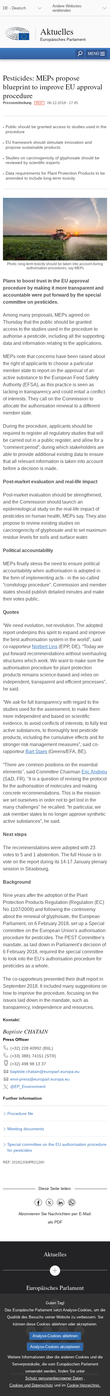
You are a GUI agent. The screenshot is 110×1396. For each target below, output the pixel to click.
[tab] (55, 1254)
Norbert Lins (44, 646)
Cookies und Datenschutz (31, 1385)
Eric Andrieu (94, 771)
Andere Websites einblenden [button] (67, 8)
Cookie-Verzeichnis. (84, 1385)
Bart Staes (36, 751)
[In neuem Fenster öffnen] (55, 229)
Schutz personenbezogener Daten (54, 1378)
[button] (96, 54)
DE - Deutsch (14, 8)
